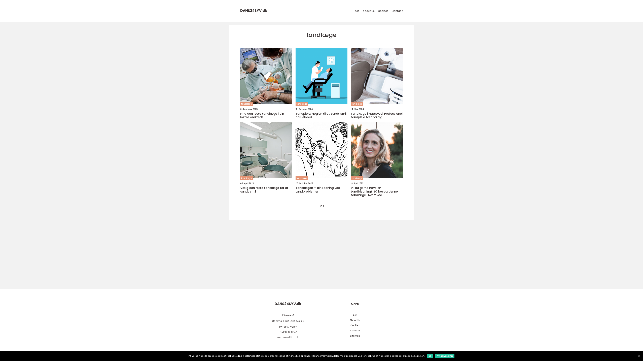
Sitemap (355, 336)
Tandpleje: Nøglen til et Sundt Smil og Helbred (321, 115)
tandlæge (246, 103)
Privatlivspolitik (445, 355)
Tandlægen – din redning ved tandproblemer (318, 189)
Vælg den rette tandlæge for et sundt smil (264, 189)
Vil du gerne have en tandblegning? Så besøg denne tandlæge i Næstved (374, 191)
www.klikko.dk (291, 337)
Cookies (383, 11)
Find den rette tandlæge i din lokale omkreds (262, 115)
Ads (356, 11)
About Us (369, 11)
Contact (397, 11)
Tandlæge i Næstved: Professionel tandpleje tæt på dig (377, 115)
